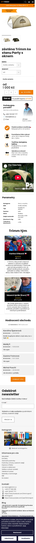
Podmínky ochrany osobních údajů (13, 463)
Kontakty (5, 458)
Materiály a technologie (9, 474)
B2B (3, 476)
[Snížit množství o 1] (7, 92)
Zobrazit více (18, 379)
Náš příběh (5, 456)
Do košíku (27, 92)
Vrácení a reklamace (8, 467)
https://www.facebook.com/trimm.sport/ (18, 493)
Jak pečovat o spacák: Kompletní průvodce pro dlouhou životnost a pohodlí (17, 506)
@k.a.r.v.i (18, 258)
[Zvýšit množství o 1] (15, 92)
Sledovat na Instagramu (19, 448)
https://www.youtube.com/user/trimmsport (19, 498)
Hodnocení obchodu (18, 320)
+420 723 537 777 (10, 491)
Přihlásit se (8, 420)
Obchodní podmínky (8, 461)
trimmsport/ (9, 496)
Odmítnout (9, 538)
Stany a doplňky (23, 203)
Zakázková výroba (7, 471)
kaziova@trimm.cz (11, 487)
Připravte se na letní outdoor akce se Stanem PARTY (18, 511)
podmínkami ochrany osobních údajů (17, 412)
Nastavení (17, 532)
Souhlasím (25, 538)
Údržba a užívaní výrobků (10, 469)
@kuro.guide (18, 300)
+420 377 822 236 (10, 489)
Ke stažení (5, 478)
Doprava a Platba (7, 465)
